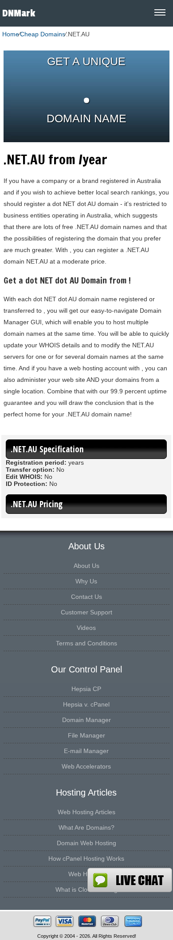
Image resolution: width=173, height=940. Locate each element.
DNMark (18, 13)
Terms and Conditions (86, 643)
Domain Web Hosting (86, 843)
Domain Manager (86, 719)
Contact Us (86, 596)
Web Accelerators (86, 766)
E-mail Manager (86, 750)
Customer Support (86, 612)
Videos (86, 627)
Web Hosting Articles (86, 812)
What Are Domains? (86, 827)
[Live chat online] (129, 880)
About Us (86, 565)
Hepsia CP (86, 688)
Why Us (86, 581)
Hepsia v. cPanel (86, 704)
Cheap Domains (42, 34)
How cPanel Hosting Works (86, 858)
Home (10, 34)
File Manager (86, 735)
